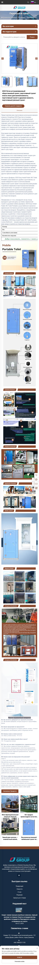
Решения (19, 895)
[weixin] (36, 488)
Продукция (21, 17)
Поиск (32, 37)
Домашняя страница (9, 17)
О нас (19, 892)
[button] (2, 58)
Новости (19, 889)
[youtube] (19, 875)
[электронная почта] (36, 484)
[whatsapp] (36, 479)
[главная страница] (19, 7)
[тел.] (36, 475)
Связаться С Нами (19, 898)
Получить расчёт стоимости (13, 106)
